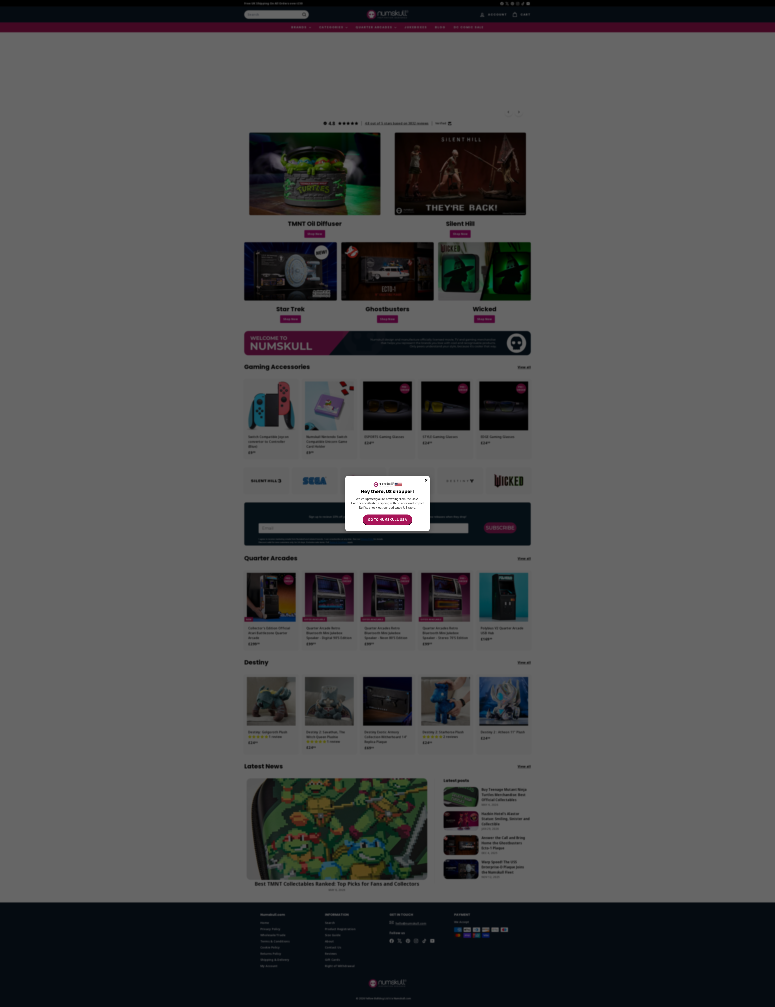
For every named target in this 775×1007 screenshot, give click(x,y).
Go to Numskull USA (387, 519)
